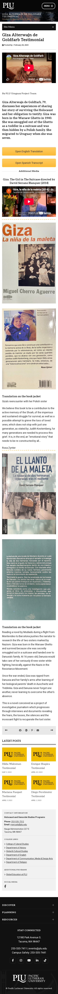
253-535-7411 (19, 948)
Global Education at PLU (16, 874)
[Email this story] (38, 730)
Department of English (16, 855)
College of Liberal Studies (17, 844)
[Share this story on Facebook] (20, 730)
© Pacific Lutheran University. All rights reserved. (29, 988)
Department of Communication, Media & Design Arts (29, 858)
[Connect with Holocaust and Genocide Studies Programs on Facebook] (5, 886)
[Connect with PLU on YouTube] (29, 960)
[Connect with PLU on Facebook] (13, 960)
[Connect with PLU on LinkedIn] (37, 960)
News (36, 19)
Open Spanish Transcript (29, 162)
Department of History (16, 848)
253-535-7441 (38, 952)
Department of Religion (16, 862)
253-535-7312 (17, 821)
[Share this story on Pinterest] (32, 730)
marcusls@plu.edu (18, 824)
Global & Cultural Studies (17, 851)
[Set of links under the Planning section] (52, 912)
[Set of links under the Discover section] (52, 905)
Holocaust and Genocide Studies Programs (17, 19)
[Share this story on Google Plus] (26, 730)
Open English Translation (29, 151)
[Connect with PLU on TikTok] (45, 960)
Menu (47, 6)
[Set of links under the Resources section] (52, 919)
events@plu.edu (38, 948)
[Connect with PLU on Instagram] (21, 960)
